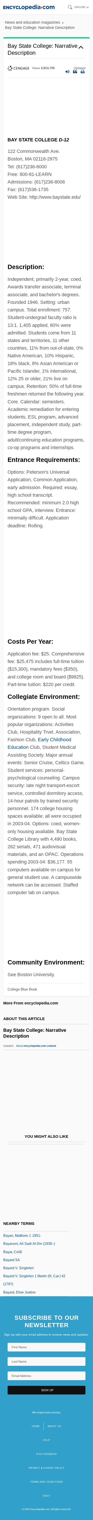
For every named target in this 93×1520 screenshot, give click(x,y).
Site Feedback (46, 1454)
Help (46, 1440)
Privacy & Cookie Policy (46, 1468)
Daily (46, 1495)
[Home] (29, 7)
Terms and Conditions (46, 1481)
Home (36, 1426)
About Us (54, 1426)
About (36, 1045)
